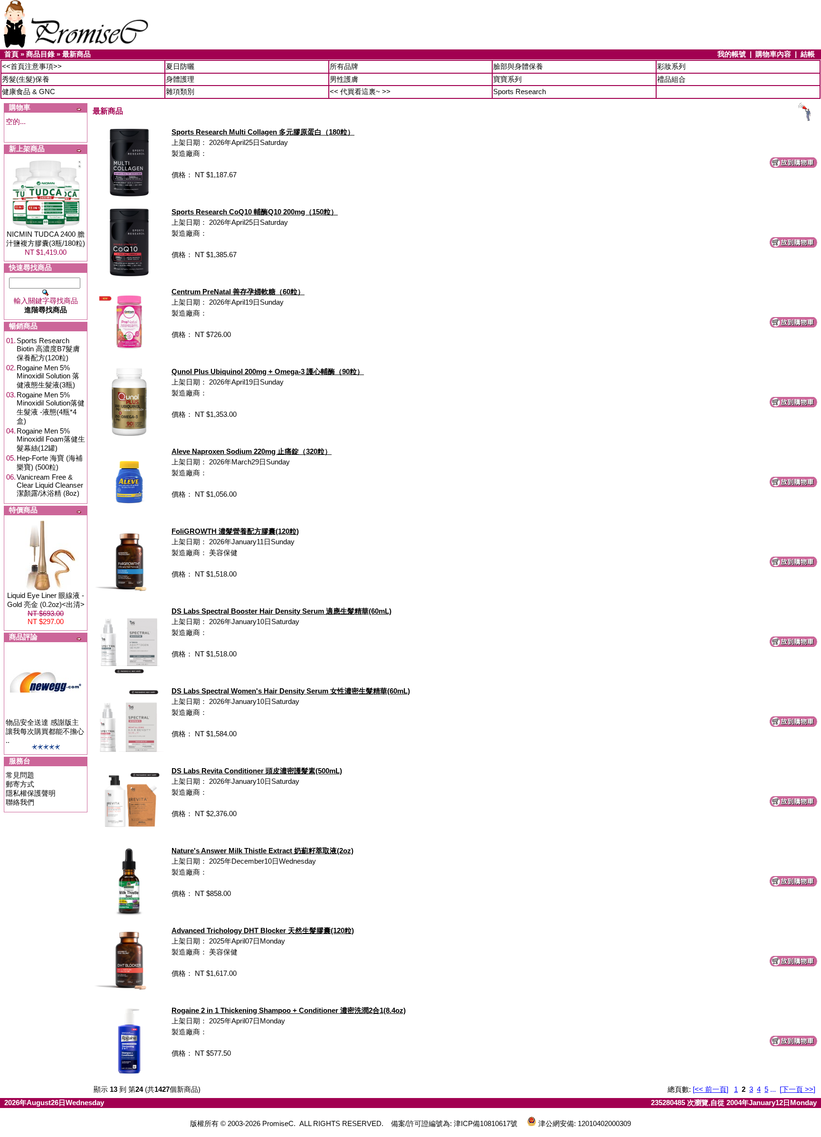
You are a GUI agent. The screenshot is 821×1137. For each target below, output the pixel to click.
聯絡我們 (20, 802)
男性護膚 (344, 79)
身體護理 (180, 79)
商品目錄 (40, 54)
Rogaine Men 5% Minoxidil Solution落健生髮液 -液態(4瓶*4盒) (51, 408)
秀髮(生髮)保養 (25, 79)
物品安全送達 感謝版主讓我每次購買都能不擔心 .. (45, 731)
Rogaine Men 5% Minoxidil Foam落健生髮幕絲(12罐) (51, 439)
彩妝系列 (671, 66)
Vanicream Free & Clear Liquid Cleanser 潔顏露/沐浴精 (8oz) (50, 485)
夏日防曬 (180, 66)
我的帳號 (731, 54)
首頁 (11, 54)
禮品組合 (671, 79)
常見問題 (20, 775)
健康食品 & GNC (28, 91)
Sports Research (519, 91)
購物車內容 (773, 54)
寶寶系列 (507, 79)
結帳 (808, 54)
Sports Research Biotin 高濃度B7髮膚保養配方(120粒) (48, 349)
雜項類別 (180, 91)
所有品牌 (344, 66)
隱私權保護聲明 (31, 793)
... (773, 1089)
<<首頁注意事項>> (32, 66)
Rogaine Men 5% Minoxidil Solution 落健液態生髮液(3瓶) (48, 376)
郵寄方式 (20, 784)
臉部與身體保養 (518, 66)
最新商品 (76, 54)
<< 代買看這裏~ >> (360, 91)
